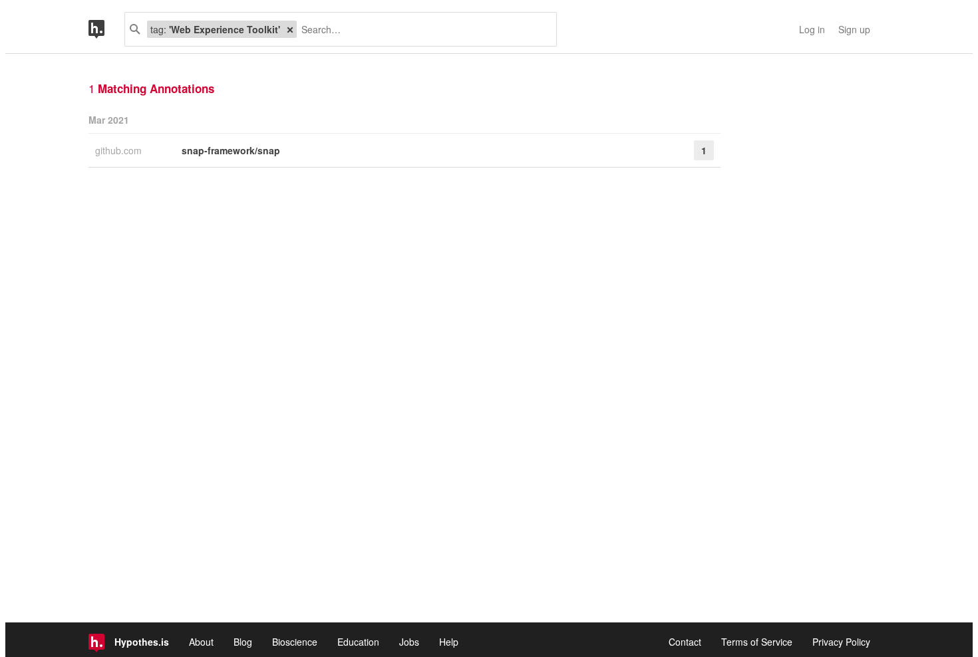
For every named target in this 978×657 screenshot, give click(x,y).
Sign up (854, 29)
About (201, 641)
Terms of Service (756, 641)
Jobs (409, 641)
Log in (812, 29)
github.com (119, 150)
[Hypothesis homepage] (106, 29)
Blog (243, 641)
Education (358, 641)
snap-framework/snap (231, 150)
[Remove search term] (290, 29)
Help (448, 641)
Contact (685, 641)
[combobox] (421, 29)
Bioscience (294, 641)
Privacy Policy (841, 641)
